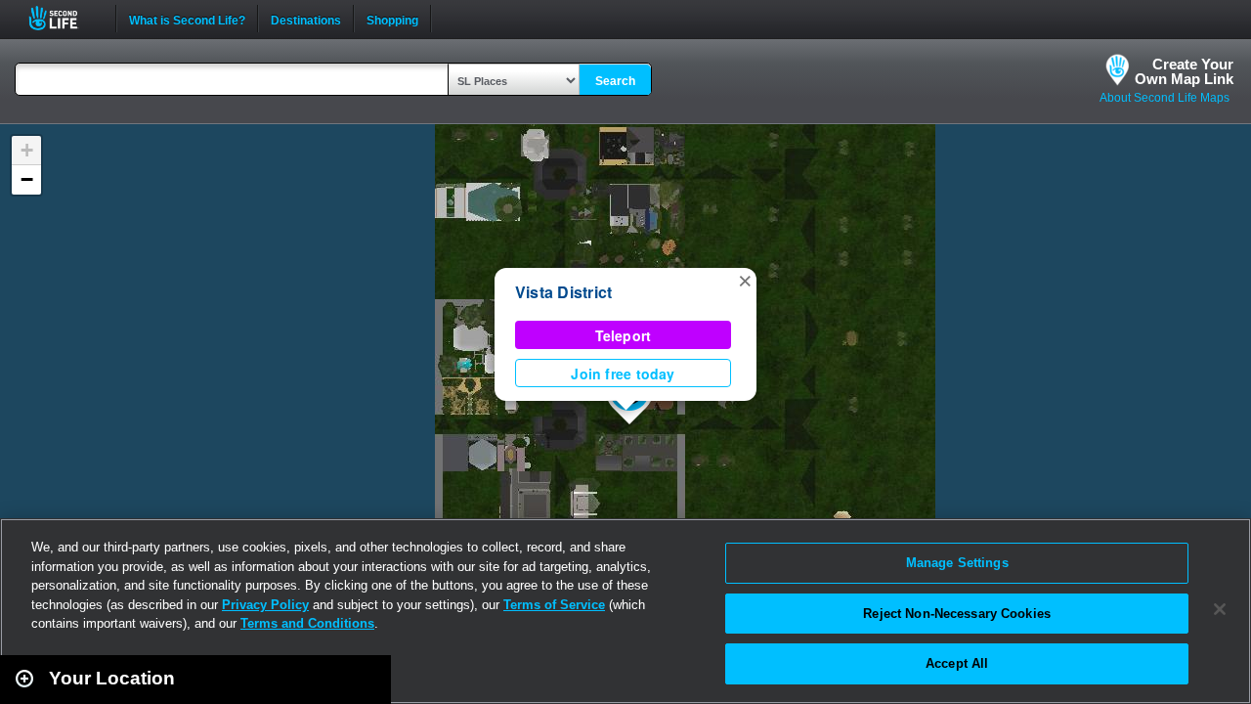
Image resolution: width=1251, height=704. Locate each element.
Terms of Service (554, 604)
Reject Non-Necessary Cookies (957, 613)
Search (615, 81)
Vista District (563, 292)
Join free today (622, 373)
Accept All (957, 663)
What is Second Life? (187, 18)
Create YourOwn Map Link (1184, 71)
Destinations (306, 18)
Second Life (64, 18)
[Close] (1219, 609)
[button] (744, 279)
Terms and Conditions (307, 623)
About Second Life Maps (1164, 98)
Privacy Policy (265, 604)
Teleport (623, 335)
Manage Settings (957, 562)
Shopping (392, 18)
